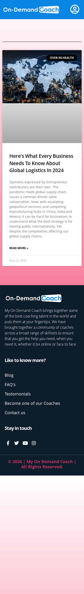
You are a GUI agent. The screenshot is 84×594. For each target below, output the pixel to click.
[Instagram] (34, 443)
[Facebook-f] (8, 443)
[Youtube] (25, 443)
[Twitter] (16, 443)
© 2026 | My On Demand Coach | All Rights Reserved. (42, 464)
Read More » (18, 248)
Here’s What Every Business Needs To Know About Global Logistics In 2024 (41, 163)
